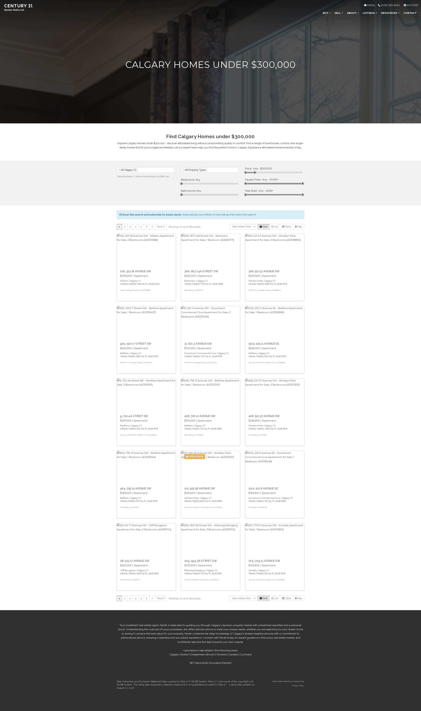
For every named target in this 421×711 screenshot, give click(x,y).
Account (412, 5)
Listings (369, 12)
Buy (326, 12)
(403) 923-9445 (390, 5)
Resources (389, 12)
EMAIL (370, 5)
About (352, 12)
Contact (410, 12)
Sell (337, 12)
